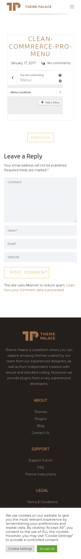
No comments (58, 63)
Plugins (40, 419)
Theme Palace (38, 7)
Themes (40, 412)
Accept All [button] (47, 548)
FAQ (40, 467)
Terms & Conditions (42, 502)
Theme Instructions (40, 474)
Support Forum (41, 460)
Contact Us (40, 433)
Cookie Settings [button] (20, 548)
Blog (40, 426)
